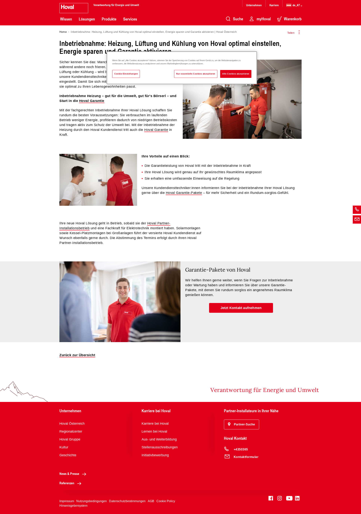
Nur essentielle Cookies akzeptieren (195, 74)
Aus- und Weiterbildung (159, 439)
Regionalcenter (70, 431)
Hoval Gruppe (69, 439)
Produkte (109, 19)
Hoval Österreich (72, 423)
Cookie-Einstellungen (126, 74)
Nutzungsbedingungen (91, 501)
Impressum (66, 501)
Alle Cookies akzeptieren (235, 74)
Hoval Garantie (91, 101)
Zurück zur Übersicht (77, 355)
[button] (241, 308)
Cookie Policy (165, 501)
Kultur (63, 447)
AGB (151, 501)
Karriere (274, 5)
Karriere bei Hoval (155, 423)
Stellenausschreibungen (160, 447)
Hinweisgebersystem (73, 505)
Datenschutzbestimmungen (127, 501)
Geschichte (67, 455)
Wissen (66, 19)
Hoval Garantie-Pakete (184, 193)
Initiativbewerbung (155, 455)
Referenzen (66, 483)
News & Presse (69, 473)
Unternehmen (254, 5)
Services (130, 19)
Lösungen (87, 19)
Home (63, 31)
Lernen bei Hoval (154, 431)
